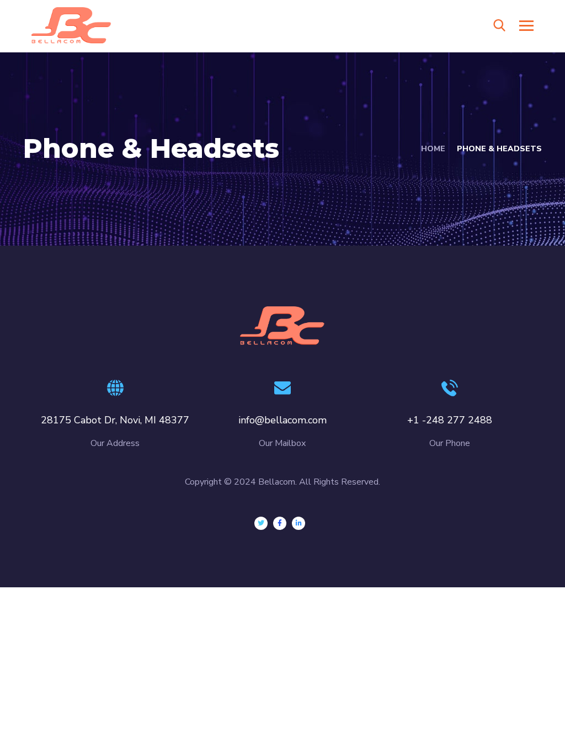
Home (433, 149)
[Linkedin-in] (298, 523)
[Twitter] (261, 523)
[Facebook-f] (279, 523)
